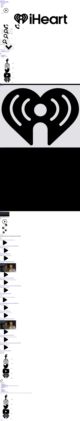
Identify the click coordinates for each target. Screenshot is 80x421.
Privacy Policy (2, 387)
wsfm (0, 237)
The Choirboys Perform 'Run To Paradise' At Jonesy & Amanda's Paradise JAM (10, 285)
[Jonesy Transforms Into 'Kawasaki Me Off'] (4, 287)
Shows (2, 4)
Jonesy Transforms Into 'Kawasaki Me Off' (5, 293)
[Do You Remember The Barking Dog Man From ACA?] (6, 255)
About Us (2, 383)
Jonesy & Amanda (2, 49)
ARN (1, 419)
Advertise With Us (3, 55)
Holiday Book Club (3, 51)
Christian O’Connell (3, 3)
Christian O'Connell (2, 44)
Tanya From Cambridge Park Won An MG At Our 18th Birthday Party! (9, 303)
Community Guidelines (3, 386)
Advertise (2, 6)
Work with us (2, 56)
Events (2, 7)
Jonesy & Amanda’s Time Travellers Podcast (5, 50)
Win (0, 53)
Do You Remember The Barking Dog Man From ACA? (7, 261)
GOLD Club (2, 5)
